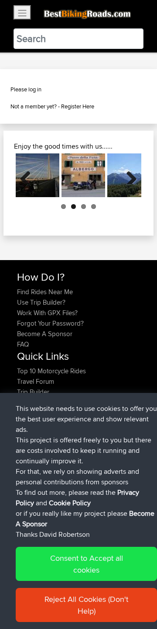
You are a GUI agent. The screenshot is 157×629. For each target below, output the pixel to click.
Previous (29, 175)
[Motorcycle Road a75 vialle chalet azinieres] (37, 175)
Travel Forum (35, 381)
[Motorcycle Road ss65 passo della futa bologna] (83, 175)
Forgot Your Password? (50, 323)
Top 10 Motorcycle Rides (51, 370)
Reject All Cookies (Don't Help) (86, 605)
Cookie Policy (70, 503)
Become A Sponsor (44, 333)
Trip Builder (33, 391)
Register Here (77, 106)
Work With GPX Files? (47, 312)
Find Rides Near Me (45, 291)
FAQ (23, 344)
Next (128, 175)
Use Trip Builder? (41, 302)
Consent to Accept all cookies (86, 564)
